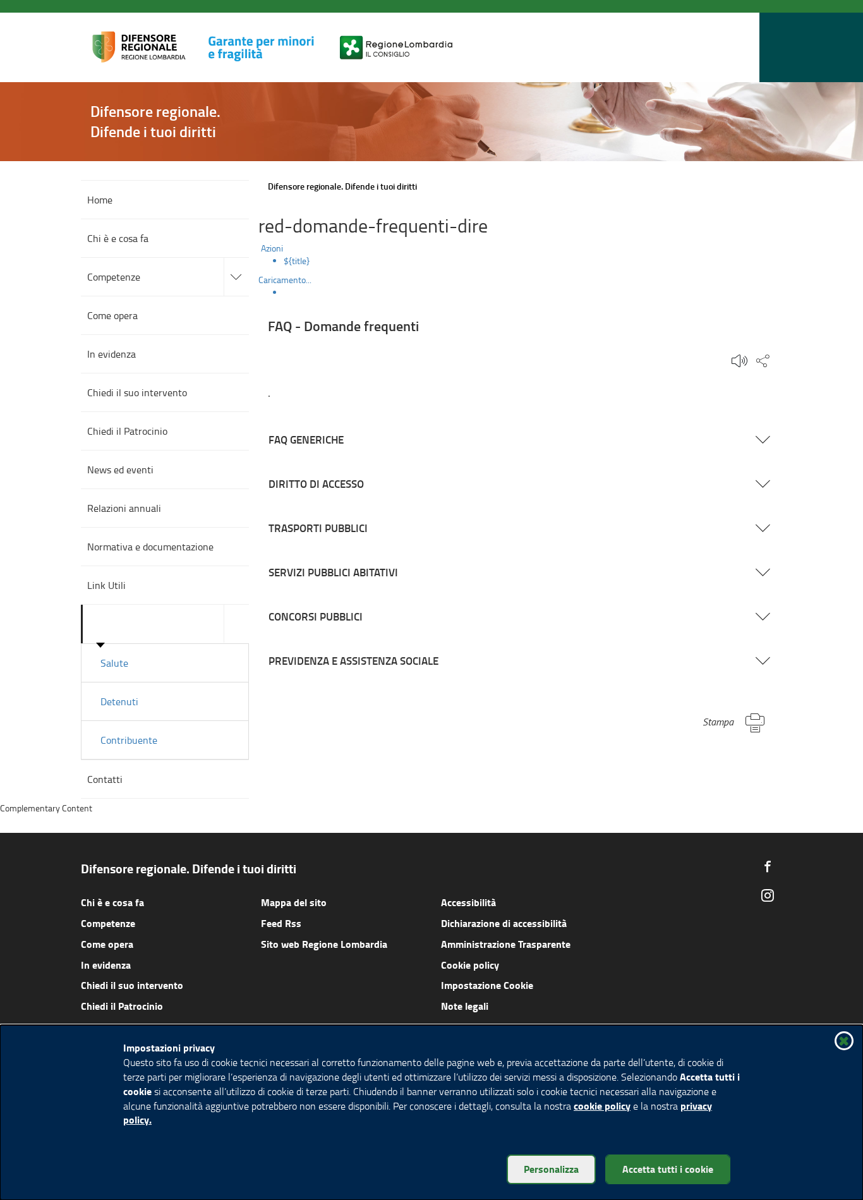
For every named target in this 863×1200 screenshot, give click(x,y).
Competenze (108, 923)
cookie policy (602, 1105)
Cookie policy (470, 964)
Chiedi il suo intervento (132, 985)
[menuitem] (533, 261)
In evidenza (106, 964)
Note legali (464, 1005)
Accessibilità (468, 902)
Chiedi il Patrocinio (122, 1005)
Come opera (107, 943)
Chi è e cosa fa (112, 902)
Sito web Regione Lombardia (324, 943)
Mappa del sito (294, 902)
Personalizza (551, 1168)
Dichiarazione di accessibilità (504, 923)
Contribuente (128, 740)
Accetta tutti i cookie (667, 1168)
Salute (114, 663)
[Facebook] (767, 866)
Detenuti (119, 701)
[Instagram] (767, 895)
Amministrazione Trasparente (505, 943)
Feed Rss (281, 923)
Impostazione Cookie (487, 985)
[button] (746, 47)
